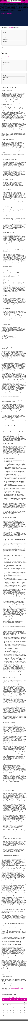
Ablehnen (9, 13)
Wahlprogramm (6, 62)
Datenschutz (6, 79)
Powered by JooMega (6, 51)
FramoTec (13, 51)
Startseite (11, 27)
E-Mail (2, 342)
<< (9, 997)
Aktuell (4, 32)
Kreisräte (5, 67)
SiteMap (5, 41)
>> (19, 997)
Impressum (5, 77)
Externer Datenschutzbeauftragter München (13, 987)
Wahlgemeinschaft (7, 37)
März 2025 (14, 997)
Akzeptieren (3, 13)
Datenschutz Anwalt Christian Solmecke (12, 989)
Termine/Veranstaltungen (8, 34)
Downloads (5, 39)
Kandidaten (5, 64)
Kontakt (4, 75)
